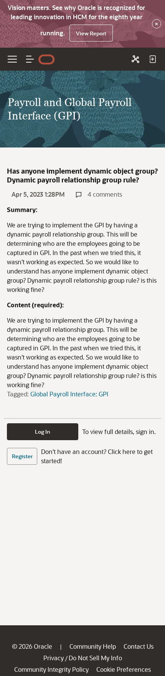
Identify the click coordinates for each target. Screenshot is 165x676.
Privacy (53, 658)
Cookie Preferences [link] (123, 669)
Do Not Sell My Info (95, 658)
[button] (29, 59)
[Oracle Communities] (135, 59)
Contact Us (138, 646)
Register (22, 456)
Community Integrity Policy (51, 669)
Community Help (92, 646)
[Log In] (152, 59)
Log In (42, 431)
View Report (91, 33)
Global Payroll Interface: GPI (69, 394)
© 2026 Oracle (32, 646)
